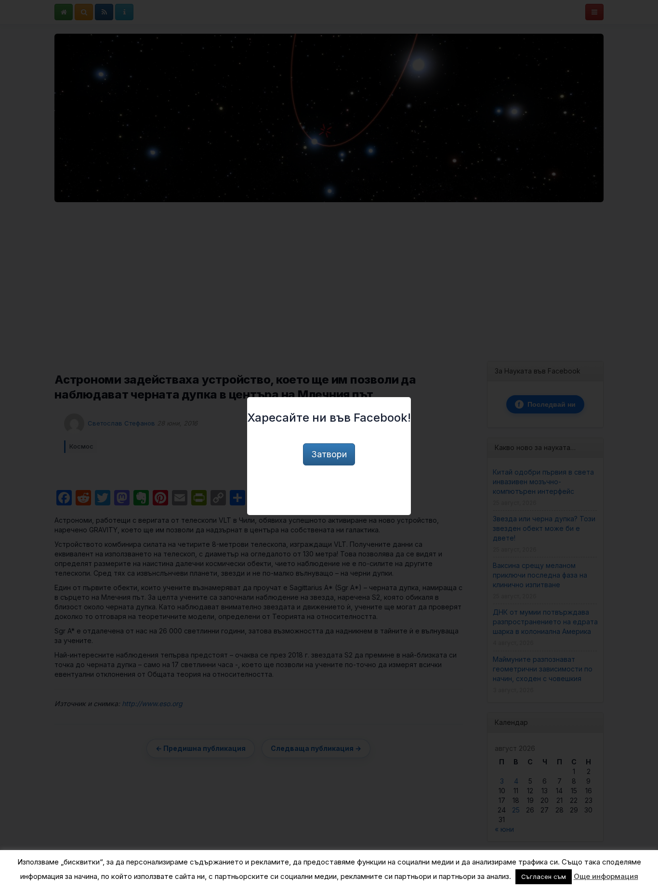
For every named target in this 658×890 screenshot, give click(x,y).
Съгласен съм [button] (543, 876)
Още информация (606, 876)
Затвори (329, 454)
